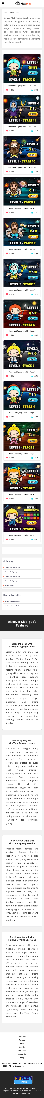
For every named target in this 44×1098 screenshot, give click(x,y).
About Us (22, 1054)
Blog (22, 1058)
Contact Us (22, 1037)
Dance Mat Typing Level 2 (13, 572)
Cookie (22, 1047)
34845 (36, 458)
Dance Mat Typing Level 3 (13, 576)
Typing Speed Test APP (12, 601)
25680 (36, 417)
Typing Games (9, 585)
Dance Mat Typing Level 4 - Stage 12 (22, 86)
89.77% (11, 294)
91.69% (11, 253)
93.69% (11, 458)
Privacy (22, 1040)
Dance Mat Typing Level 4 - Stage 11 (22, 127)
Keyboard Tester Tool (12, 606)
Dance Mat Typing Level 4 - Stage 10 (22, 168)
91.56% (11, 335)
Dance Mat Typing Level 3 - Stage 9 (22, 208)
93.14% (11, 539)
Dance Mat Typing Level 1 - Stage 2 (22, 494)
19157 (36, 212)
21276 (36, 376)
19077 (36, 294)
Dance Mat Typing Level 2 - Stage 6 (22, 331)
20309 (36, 335)
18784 (36, 253)
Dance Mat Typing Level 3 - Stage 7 (22, 290)
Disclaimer (22, 1051)
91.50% (11, 417)
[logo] (23, 3)
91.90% (11, 172)
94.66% (11, 90)
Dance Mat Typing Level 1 (13, 567)
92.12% (11, 212)
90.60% (11, 499)
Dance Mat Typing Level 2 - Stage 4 (22, 413)
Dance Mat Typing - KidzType (14, 1063)
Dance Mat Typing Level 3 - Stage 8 (22, 249)
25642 (36, 131)
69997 (36, 539)
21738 (36, 172)
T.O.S (22, 1044)
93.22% (11, 131)
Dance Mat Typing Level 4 (13, 581)
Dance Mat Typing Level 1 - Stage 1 (22, 535)
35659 (36, 499)
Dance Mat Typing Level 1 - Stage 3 (22, 454)
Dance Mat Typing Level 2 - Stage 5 (22, 372)
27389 (36, 90)
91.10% (11, 376)
